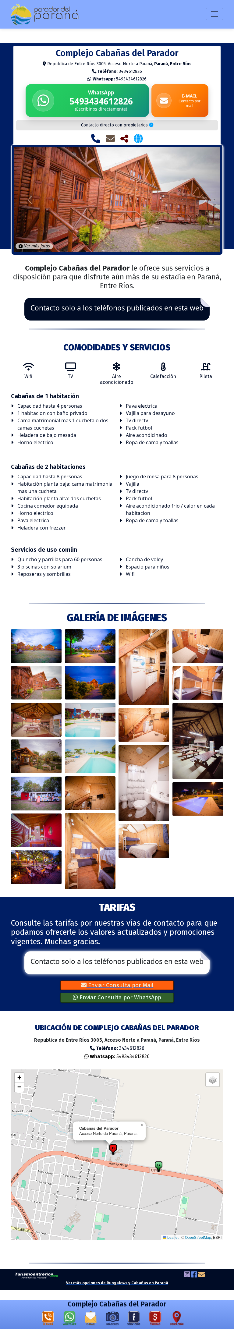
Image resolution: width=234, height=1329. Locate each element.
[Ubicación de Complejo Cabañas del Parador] (176, 1319)
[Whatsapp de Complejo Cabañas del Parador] (69, 1319)
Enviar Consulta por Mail (120, 985)
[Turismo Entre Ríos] (36, 1275)
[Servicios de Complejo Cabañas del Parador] (133, 1319)
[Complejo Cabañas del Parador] (36, 646)
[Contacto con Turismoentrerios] (201, 1275)
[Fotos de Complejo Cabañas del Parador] (112, 1319)
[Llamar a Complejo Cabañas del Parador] (95, 138)
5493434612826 (120, 79)
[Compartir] (124, 138)
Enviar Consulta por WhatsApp (119, 997)
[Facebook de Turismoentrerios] (194, 1275)
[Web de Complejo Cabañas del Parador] (138, 138)
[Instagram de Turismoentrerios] (187, 1275)
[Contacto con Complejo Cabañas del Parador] (110, 138)
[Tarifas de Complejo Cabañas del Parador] (155, 1319)
